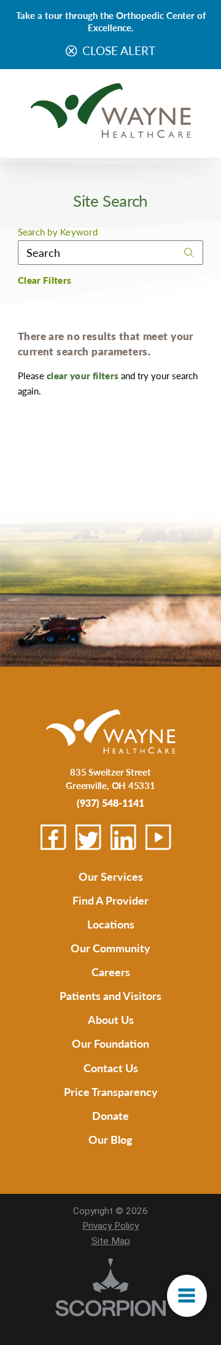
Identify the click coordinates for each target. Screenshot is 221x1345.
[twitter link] (88, 837)
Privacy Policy (110, 1225)
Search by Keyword (58, 232)
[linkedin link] (123, 837)
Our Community (110, 947)
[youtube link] (158, 837)
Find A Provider (110, 900)
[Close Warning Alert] (71, 51)
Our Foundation (110, 1043)
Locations (110, 924)
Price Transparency (111, 1091)
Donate (110, 1115)
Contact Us (110, 1067)
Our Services (111, 876)
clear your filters (83, 375)
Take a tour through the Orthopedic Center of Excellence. (111, 21)
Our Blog (110, 1139)
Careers (110, 971)
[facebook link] (53, 837)
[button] (187, 1296)
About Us (111, 1019)
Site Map (110, 1241)
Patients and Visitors (110, 995)
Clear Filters (45, 280)
